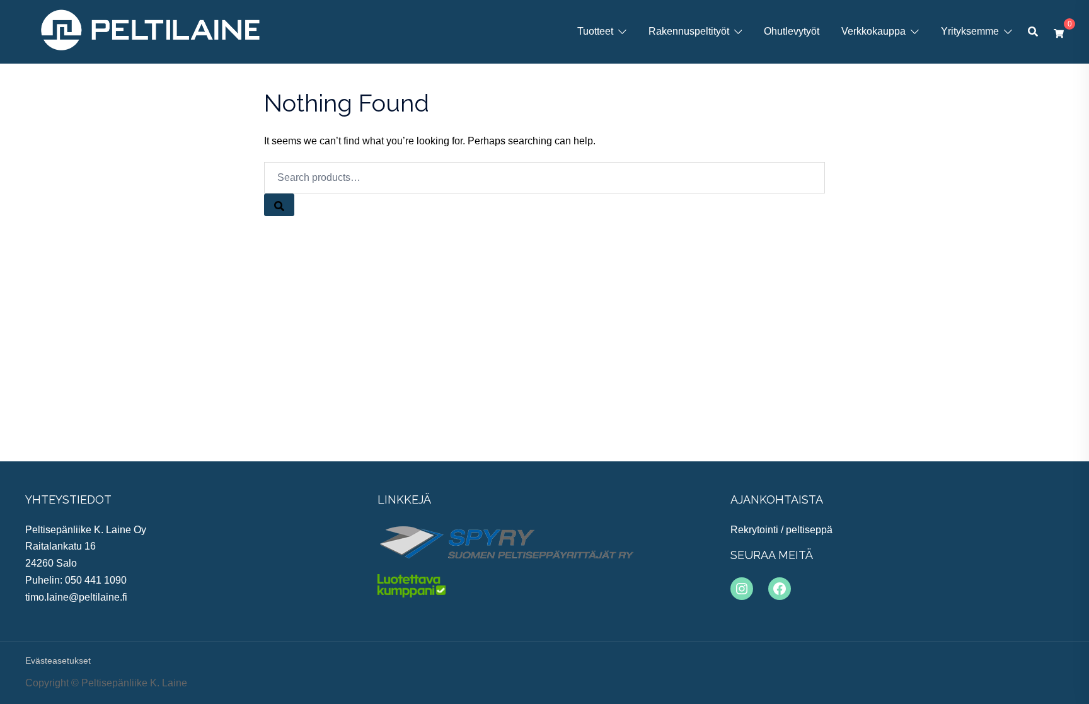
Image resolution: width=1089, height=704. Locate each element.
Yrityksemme (970, 31)
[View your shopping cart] (1059, 31)
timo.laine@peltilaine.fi (76, 597)
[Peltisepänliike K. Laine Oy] (150, 30)
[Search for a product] (1033, 31)
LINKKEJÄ (404, 499)
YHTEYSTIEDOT (68, 499)
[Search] (279, 204)
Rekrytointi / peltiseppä (781, 529)
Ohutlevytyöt (791, 31)
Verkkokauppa (873, 31)
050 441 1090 (96, 580)
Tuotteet (595, 31)
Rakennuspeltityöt (688, 31)
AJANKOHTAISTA (776, 499)
